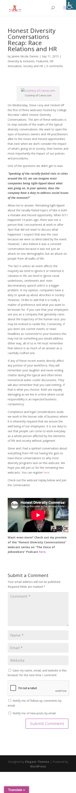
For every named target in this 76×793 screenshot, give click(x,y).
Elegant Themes (37, 762)
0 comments (54, 66)
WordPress (38, 766)
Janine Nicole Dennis (25, 56)
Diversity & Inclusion (21, 61)
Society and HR (33, 66)
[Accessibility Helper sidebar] (71, 5)
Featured (42, 61)
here (46, 472)
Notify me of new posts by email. (34, 713)
